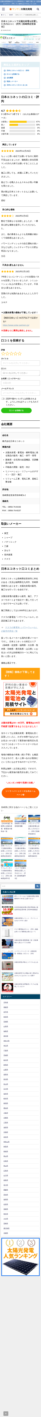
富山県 (6, 1084)
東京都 (6, 1036)
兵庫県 (6, 1118)
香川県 (6, 1185)
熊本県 (6, 1214)
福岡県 (6, 1199)
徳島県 (6, 1180)
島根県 (6, 1151)
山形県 (6, 1026)
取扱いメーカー (11, 81)
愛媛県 (6, 1190)
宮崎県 (6, 1223)
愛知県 (6, 1108)
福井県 (6, 1094)
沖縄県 (6, 1233)
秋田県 (6, 1017)
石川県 (6, 1089)
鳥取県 (6, 1146)
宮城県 (6, 1021)
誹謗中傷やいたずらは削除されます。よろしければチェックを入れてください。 (22, 402)
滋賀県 (6, 1127)
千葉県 (6, 1050)
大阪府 (6, 1113)
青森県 (6, 1007)
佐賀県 (6, 1204)
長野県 (6, 1074)
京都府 (6, 1132)
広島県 (6, 1161)
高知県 (6, 1194)
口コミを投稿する (11, 74)
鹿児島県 (6, 1228)
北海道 (6, 1002)
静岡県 (6, 1103)
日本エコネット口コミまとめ (15, 85)
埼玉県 (6, 1045)
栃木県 (6, 1060)
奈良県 (6, 1137)
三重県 (6, 1122)
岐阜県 (6, 1098)
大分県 (6, 1218)
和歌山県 (6, 1142)
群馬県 (6, 1065)
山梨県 (6, 1069)
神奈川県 (6, 1041)
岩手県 (6, 1012)
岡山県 (6, 1156)
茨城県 (6, 1055)
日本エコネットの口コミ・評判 (16, 70)
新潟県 (6, 1079)
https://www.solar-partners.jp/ (16, 325)
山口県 (6, 1175)
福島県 (6, 1031)
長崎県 (6, 1209)
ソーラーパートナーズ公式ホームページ (20, 793)
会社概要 (8, 77)
